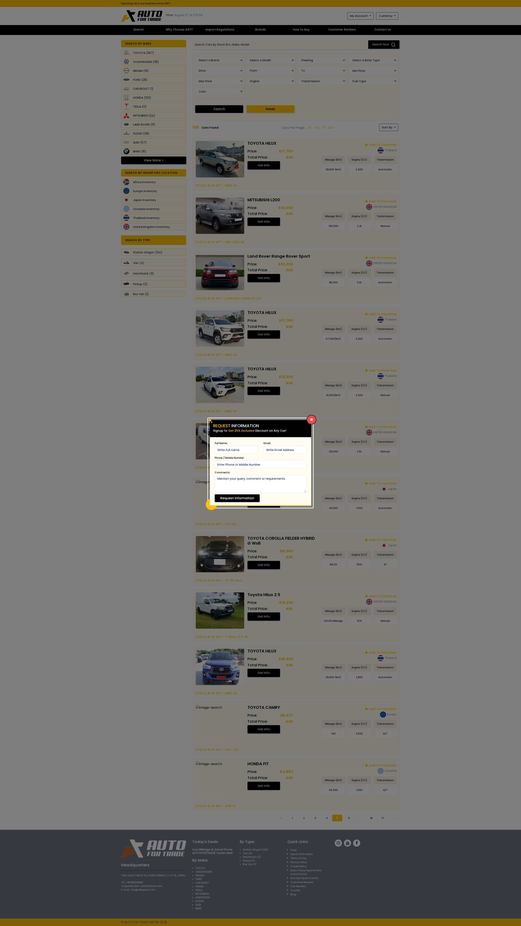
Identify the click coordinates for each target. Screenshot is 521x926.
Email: (267, 443)
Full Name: (221, 443)
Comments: (222, 472)
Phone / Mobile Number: (229, 458)
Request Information (237, 498)
